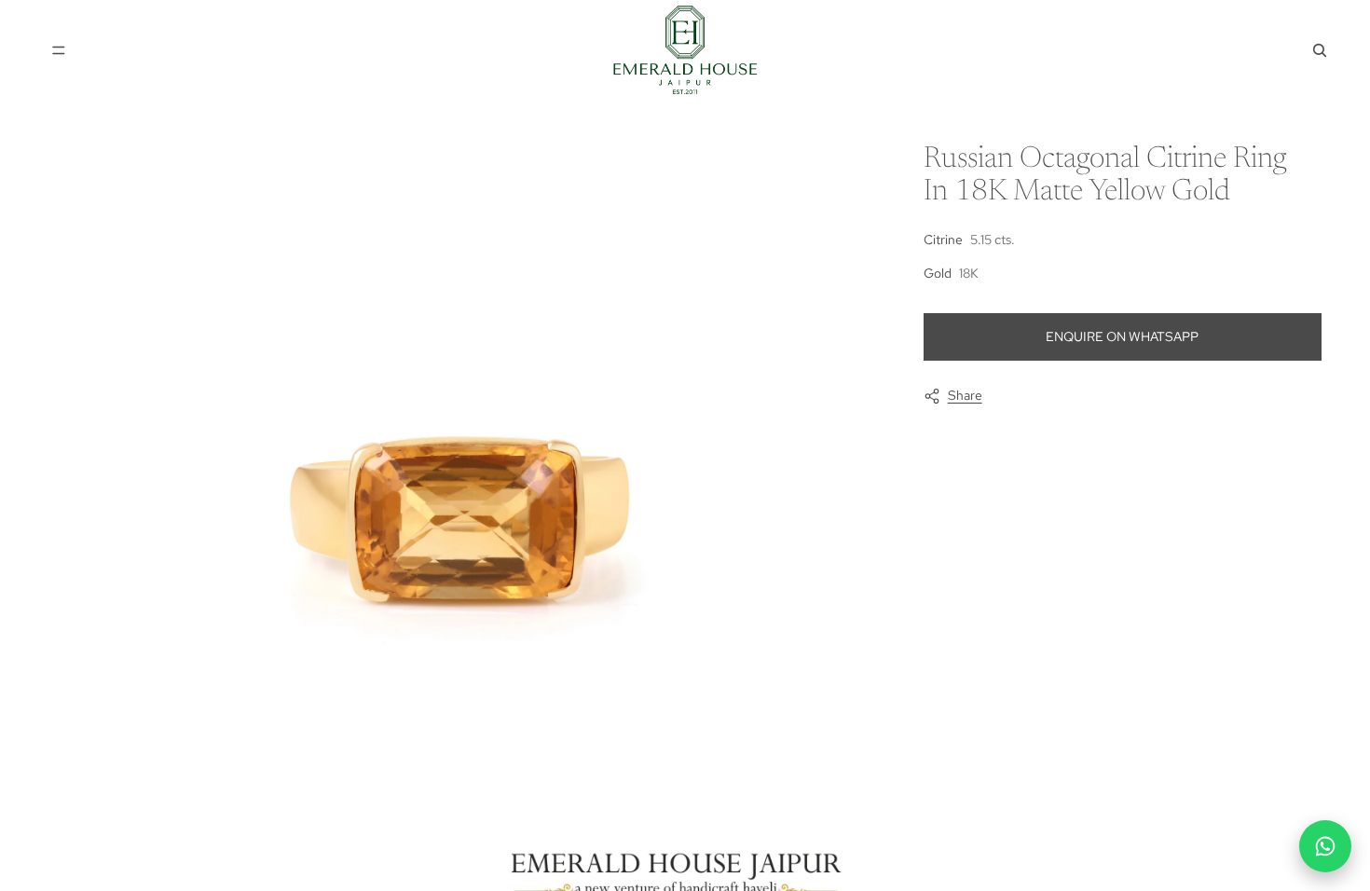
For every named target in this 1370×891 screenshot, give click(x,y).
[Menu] (58, 50)
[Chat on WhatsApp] (1325, 846)
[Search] (1319, 50)
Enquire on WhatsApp (1122, 336)
